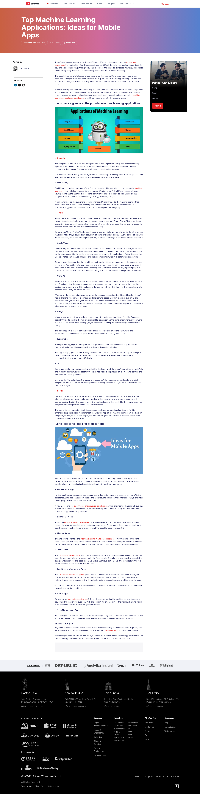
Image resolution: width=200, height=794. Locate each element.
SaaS (130, 734)
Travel (130, 737)
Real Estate (133, 722)
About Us (149, 722)
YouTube (175, 776)
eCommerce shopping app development (91, 506)
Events (147, 731)
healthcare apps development (77, 522)
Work (99, 4)
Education (132, 725)
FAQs (147, 739)
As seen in (33, 666)
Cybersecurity (100, 755)
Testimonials (169, 731)
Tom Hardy (24, 69)
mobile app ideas (111, 630)
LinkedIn (137, 776)
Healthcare (119, 722)
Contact (165, 4)
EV (129, 728)
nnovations (52, 4)
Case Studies (170, 727)
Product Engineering (99, 731)
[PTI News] (47, 666)
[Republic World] (66, 666)
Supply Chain (117, 733)
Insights (111, 4)
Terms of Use (26, 786)
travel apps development (69, 555)
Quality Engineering (99, 750)
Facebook (160, 776)
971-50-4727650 (159, 706)
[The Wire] (122, 666)
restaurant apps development (72, 574)
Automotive (119, 740)
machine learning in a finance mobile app (98, 539)
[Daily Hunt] (166, 666)
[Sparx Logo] (32, 4)
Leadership (149, 727)
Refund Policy (53, 786)
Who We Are (125, 4)
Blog (166, 722)
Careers (148, 735)
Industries (84, 4)
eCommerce (119, 728)
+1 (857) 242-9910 (34, 706)
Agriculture (119, 737)
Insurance (118, 725)
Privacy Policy (40, 786)
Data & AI (98, 737)
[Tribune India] (137, 666)
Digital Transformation (101, 724)
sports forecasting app (78, 599)
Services (68, 4)
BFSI (130, 731)
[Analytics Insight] (97, 665)
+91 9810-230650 (116, 706)
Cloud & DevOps (97, 742)
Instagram (148, 776)
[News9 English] (152, 666)
